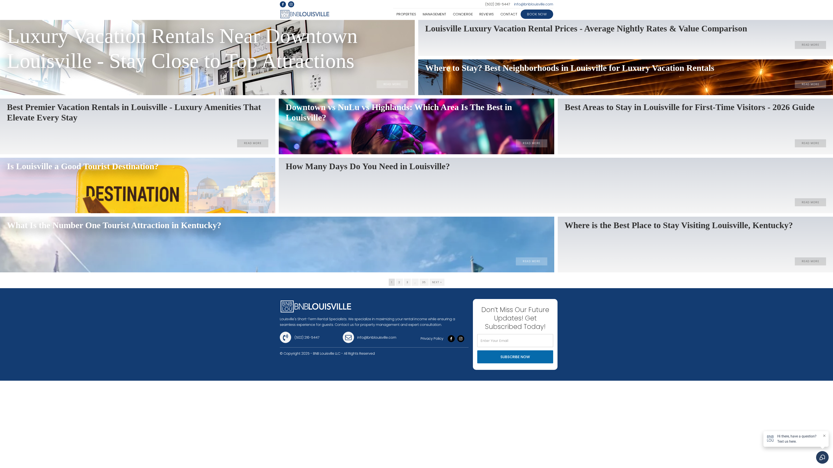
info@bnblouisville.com (533, 4)
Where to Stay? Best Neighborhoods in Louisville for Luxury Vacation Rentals (569, 68)
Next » (437, 282)
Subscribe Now (515, 356)
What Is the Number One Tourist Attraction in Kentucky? (114, 225)
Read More (392, 84)
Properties (406, 14)
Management (434, 14)
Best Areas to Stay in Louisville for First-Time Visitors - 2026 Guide (690, 107)
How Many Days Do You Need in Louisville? (368, 166)
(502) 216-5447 (497, 4)
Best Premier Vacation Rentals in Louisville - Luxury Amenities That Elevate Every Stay (134, 112)
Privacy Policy (432, 338)
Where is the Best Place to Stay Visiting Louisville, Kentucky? (679, 225)
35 (424, 282)
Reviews (486, 14)
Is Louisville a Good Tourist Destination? (83, 166)
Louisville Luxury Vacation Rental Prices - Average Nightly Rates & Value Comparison (586, 28)
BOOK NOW (537, 14)
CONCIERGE (463, 14)
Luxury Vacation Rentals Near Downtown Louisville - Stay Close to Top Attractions (182, 48)
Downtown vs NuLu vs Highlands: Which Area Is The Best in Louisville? (399, 112)
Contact (509, 14)
